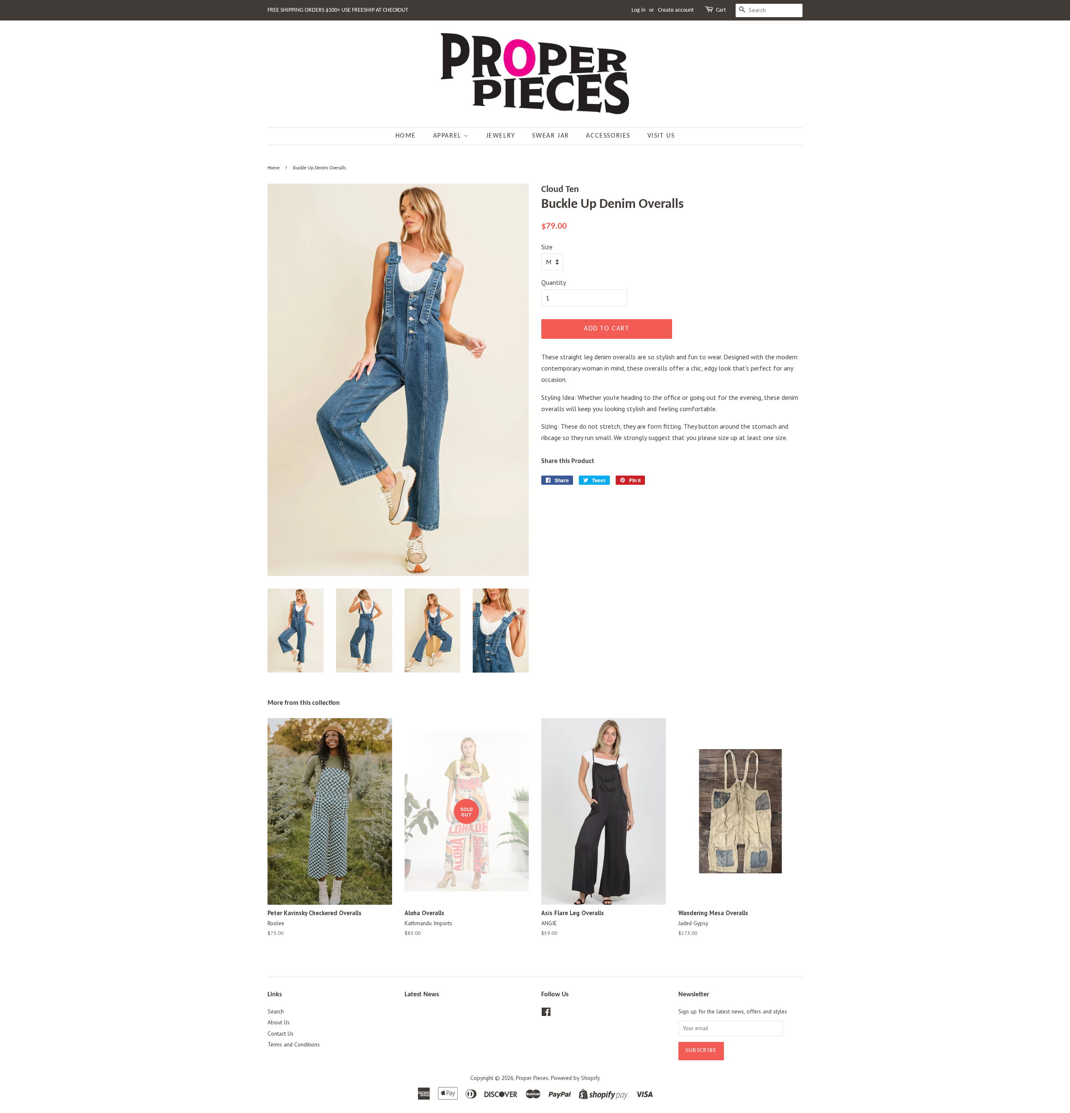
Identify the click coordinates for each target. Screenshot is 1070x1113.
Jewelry (500, 136)
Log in (638, 10)
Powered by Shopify (575, 1078)
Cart (721, 10)
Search (276, 1011)
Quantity (553, 282)
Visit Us (661, 136)
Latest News (422, 994)
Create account (676, 10)
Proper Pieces (532, 1078)
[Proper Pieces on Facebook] (546, 1013)
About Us (279, 1022)
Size (547, 247)
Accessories (608, 136)
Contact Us (280, 1033)
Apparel (448, 136)
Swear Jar (550, 136)
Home (405, 136)
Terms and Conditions (294, 1044)
